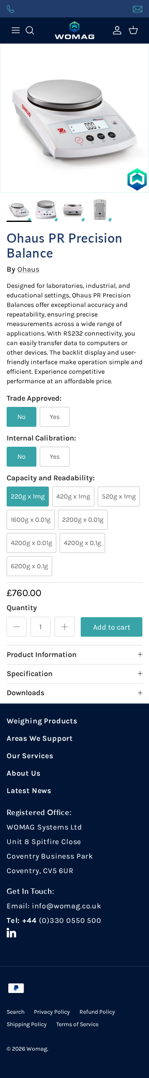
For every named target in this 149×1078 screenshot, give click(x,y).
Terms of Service (77, 1024)
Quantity (22, 607)
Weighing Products (42, 720)
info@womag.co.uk (66, 905)
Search (15, 1011)
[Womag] (74, 30)
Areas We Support (40, 738)
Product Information (42, 654)
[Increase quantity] (64, 627)
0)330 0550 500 (71, 920)
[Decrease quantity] (16, 627)
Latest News (29, 790)
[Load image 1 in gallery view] (74, 118)
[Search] (34, 30)
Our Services (30, 755)
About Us (24, 773)
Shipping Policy (27, 1024)
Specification (30, 673)
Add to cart (111, 627)
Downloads (25, 692)
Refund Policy (97, 1011)
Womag (36, 1048)
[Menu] (16, 30)
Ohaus (28, 269)
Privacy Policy (52, 1011)
